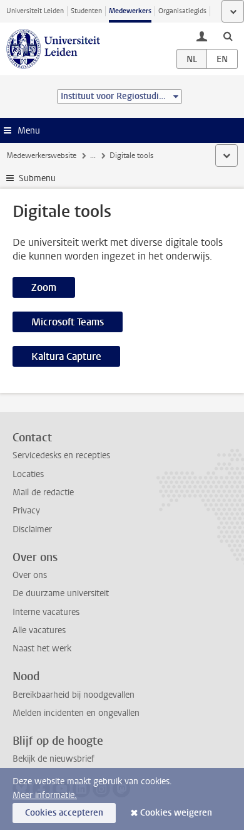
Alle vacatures (39, 630)
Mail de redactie (43, 492)
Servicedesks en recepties (61, 455)
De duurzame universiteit (61, 593)
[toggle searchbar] (228, 36)
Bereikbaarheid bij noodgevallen (74, 695)
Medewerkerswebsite (41, 155)
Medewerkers (130, 11)
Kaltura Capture (66, 356)
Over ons (30, 575)
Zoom (43, 287)
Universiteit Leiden (35, 11)
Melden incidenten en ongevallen (76, 713)
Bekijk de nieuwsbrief (53, 759)
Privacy (26, 511)
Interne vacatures (46, 612)
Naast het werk (42, 648)
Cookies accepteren (64, 813)
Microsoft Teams (67, 321)
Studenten (86, 11)
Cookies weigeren (176, 813)
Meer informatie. (45, 795)
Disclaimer (32, 529)
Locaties (28, 474)
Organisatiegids (182, 11)
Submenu (37, 178)
